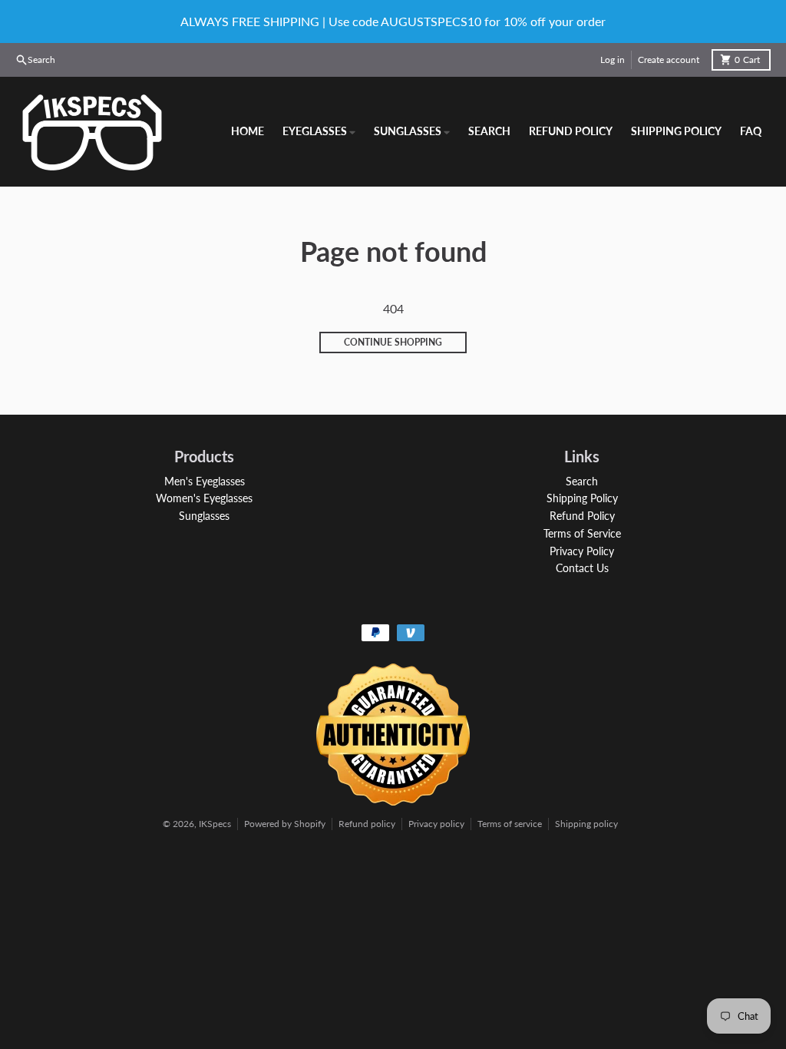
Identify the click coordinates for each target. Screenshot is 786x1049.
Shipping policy (586, 823)
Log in (612, 59)
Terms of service (509, 823)
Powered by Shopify (284, 823)
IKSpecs (215, 823)
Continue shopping (393, 342)
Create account (668, 59)
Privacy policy (436, 823)
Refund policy (367, 823)
